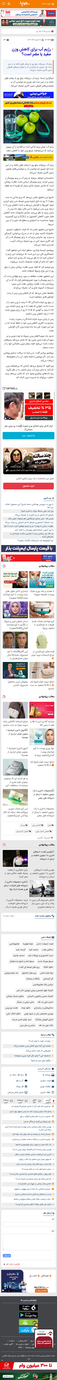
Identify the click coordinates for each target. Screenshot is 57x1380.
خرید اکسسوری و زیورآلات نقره (40, 955)
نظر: (52, 1231)
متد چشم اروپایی (11, 973)
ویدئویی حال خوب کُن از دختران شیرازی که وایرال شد (30, 1106)
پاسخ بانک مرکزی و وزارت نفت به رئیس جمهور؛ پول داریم (30, 1111)
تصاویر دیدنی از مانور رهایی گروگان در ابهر (35, 1116)
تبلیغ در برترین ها (22, 1344)
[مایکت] (28, 1330)
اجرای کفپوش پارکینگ (44, 1019)
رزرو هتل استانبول (29, 973)
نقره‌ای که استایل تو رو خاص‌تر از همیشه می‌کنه (34, 515)
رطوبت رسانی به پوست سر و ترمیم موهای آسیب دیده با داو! (28, 526)
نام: (53, 1219)
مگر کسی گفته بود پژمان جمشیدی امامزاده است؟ (33, 1179)
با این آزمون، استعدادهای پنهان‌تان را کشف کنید (34, 530)
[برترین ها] (25, 3)
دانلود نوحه (25, 1008)
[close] (2, 1360)
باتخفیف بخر (28, 436)
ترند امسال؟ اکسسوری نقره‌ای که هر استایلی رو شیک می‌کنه (29, 522)
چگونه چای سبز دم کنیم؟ (41, 1060)
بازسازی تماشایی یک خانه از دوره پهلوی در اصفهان (32, 1189)
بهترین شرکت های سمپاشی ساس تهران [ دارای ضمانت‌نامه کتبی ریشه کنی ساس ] (28, 1128)
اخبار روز (34, 1340)
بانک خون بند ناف (46, 1025)
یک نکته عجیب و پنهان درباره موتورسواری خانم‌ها (33, 1144)
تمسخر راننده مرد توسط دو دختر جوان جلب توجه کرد (31, 1134)
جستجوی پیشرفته (31, 1347)
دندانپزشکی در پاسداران (43, 1008)
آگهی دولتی (8, 1344)
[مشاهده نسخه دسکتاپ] (3, 4)
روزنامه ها (47, 1075)
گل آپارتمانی (48, 979)
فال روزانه (20, 1086)
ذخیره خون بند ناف (45, 1002)
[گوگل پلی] (28, 1315)
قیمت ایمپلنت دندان (44, 944)
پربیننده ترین (20, 1101)
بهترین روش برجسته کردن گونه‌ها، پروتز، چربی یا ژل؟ (31, 1149)
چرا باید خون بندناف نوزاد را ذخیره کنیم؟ (37, 511)
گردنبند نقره (20, 949)
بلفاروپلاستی (14, 944)
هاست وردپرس (11, 1008)
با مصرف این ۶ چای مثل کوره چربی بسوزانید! (32, 1055)
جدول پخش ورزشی (16, 1092)
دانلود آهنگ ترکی (13, 1013)
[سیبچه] (28, 1308)
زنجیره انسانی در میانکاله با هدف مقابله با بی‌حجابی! (31, 1139)
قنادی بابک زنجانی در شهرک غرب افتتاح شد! (34, 1183)
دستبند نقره (33, 949)
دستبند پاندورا (18, 955)
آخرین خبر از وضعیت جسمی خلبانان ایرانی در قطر (33, 1154)
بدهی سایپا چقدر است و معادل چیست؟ (36, 1169)
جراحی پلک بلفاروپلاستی (43, 984)
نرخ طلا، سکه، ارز (17, 1075)
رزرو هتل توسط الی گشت (29, 967)
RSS (20, 1347)
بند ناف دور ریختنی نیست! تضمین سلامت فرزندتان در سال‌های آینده (31, 535)
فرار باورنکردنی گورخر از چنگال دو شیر (37, 1121)
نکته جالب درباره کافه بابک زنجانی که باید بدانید (33, 1164)
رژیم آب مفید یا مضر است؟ (40, 1041)
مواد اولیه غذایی (46, 973)
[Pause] (5, 418)
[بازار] (28, 1323)
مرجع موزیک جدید (45, 961)
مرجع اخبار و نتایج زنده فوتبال (22, 961)
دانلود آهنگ (48, 967)
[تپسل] (3, 388)
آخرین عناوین (48, 1101)
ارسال (6, 1256)
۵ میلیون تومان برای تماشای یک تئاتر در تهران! (35, 1159)
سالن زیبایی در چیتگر (25, 1002)
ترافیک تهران (45, 1086)
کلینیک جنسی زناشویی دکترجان (40, 996)
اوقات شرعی (45, 1092)
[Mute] (10, 418)
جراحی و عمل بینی (27, 1025)
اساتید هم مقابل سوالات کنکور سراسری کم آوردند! (33, 1204)
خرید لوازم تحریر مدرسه (21, 1019)
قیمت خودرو (46, 1080)
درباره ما (12, 1340)
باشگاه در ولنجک (33, 979)
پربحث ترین (6, 1101)
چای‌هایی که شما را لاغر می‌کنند (38, 1050)
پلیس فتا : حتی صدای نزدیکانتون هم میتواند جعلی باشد (30, 518)
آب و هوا (20, 1080)
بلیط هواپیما (28, 944)
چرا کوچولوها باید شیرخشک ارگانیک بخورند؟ (35, 540)
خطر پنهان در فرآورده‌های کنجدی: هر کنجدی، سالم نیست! (30, 1174)
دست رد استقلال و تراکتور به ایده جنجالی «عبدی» (33, 1194)
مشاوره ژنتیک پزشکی (15, 996)
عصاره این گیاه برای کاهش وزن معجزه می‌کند (32, 1045)
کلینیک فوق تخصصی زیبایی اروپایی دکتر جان (35, 990)
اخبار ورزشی (23, 1340)
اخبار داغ (34, 1101)
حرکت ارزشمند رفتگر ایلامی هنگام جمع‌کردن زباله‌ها (32, 1199)
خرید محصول (28, 486)
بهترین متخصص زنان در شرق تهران (38, 1013)
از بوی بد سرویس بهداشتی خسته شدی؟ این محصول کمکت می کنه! (29, 506)
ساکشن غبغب (47, 949)
